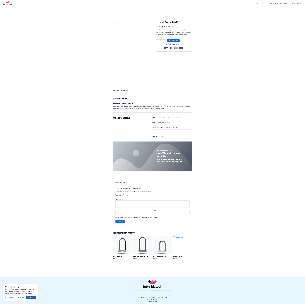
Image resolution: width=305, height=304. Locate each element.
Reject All (20, 297)
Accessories (159, 19)
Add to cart (173, 41)
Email (155, 210)
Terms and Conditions (154, 290)
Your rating (119, 195)
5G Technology (274, 3)
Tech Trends (265, 3)
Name (117, 210)
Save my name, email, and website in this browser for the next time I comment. (138, 217)
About (293, 3)
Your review (119, 199)
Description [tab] (116, 90)
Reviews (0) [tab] (124, 90)
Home (257, 3)
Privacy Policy (143, 290)
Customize (10, 297)
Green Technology (284, 3)
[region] (20, 292)
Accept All (31, 297)
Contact (299, 3)
